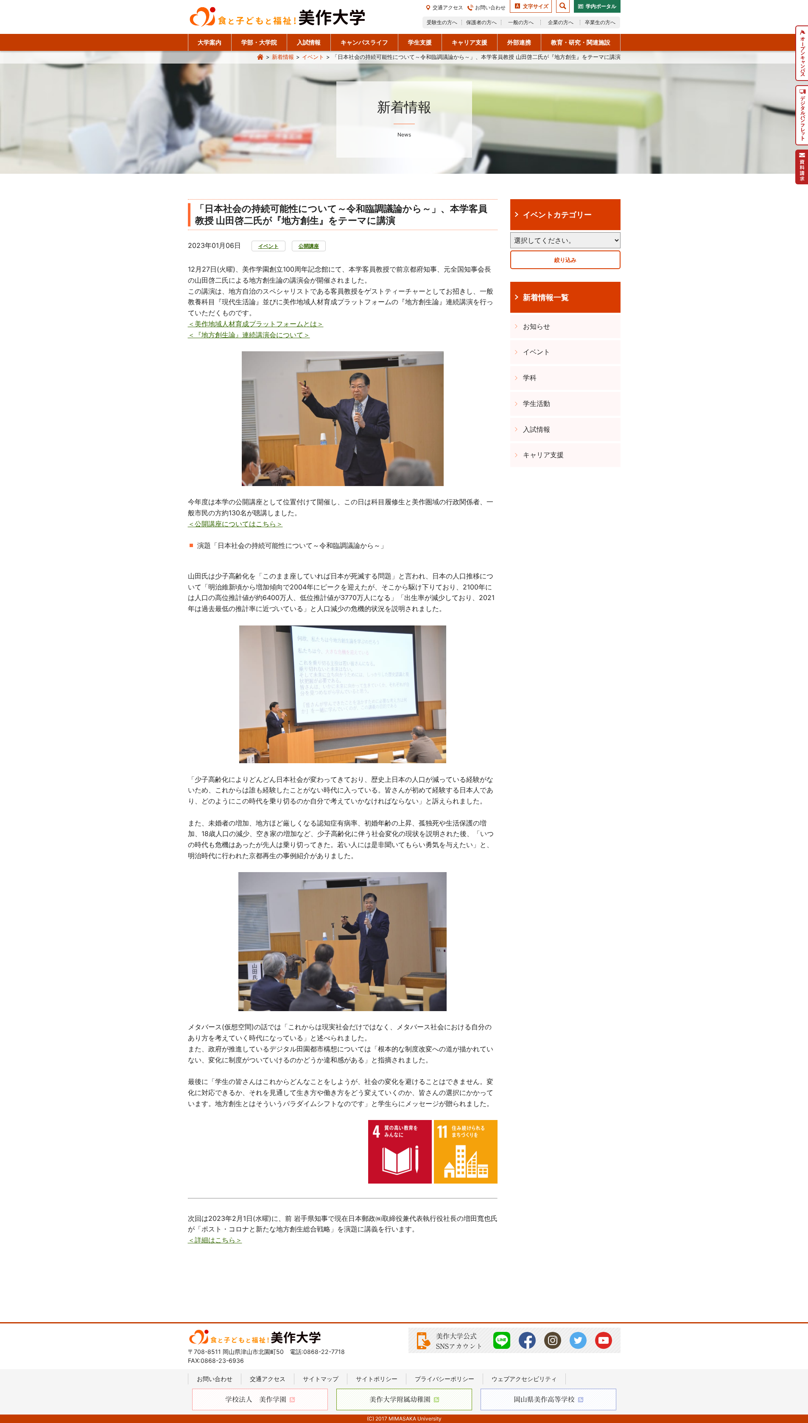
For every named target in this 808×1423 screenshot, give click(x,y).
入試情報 (536, 429)
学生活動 (536, 403)
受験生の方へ (442, 22)
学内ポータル (601, 6)
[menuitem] (801, 53)
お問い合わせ (490, 7)
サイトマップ (320, 1378)
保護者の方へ (481, 22)
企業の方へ (560, 22)
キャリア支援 (543, 454)
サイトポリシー (376, 1378)
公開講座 (309, 246)
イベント (313, 56)
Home (260, 57)
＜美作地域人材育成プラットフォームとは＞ (256, 324)
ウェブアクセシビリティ (524, 1378)
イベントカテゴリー (557, 214)
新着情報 (283, 56)
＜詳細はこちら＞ (215, 1240)
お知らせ (536, 326)
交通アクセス (448, 7)
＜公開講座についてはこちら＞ (235, 524)
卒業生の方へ (600, 22)
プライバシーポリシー (444, 1378)
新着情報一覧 (546, 297)
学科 (530, 377)
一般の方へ (521, 22)
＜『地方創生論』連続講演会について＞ (249, 335)
